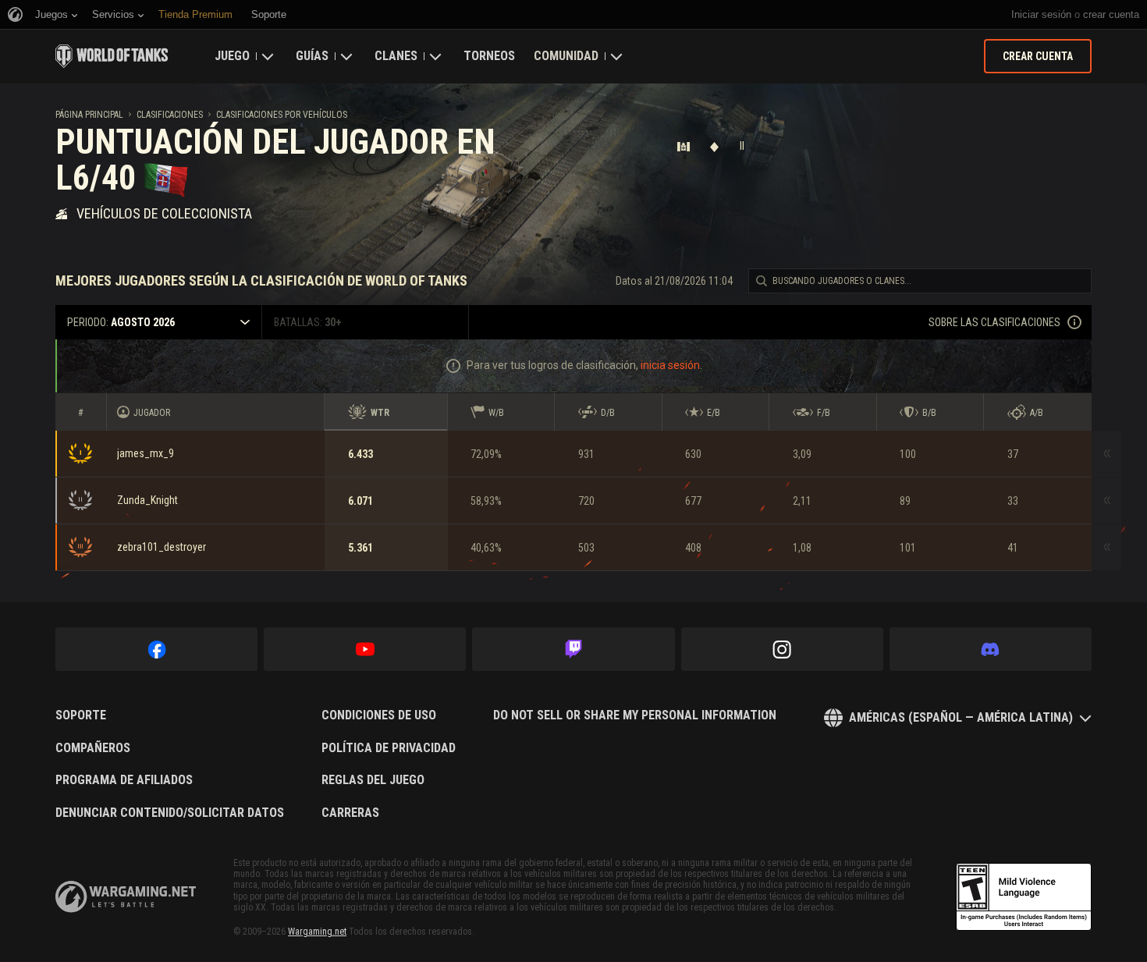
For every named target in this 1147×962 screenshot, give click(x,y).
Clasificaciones (170, 114)
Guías (312, 55)
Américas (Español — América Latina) (961, 717)
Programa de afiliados (124, 780)
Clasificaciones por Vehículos (281, 114)
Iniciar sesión (1041, 14)
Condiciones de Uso (378, 715)
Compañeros (92, 748)
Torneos (489, 55)
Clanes (396, 55)
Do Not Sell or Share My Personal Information (634, 715)
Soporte (80, 715)
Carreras (350, 813)
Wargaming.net (317, 931)
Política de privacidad (388, 748)
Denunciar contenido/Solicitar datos (169, 813)
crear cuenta (1111, 14)
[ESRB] (1024, 897)
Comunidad (566, 55)
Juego (232, 55)
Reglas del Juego (372, 780)
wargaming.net (125, 896)
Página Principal (89, 114)
